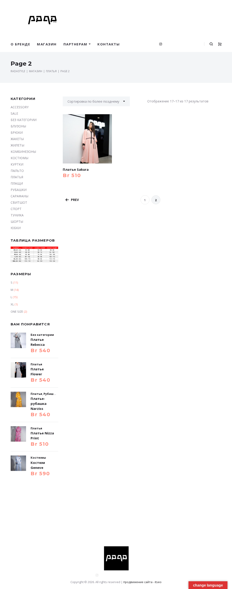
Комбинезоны (23, 151)
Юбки (16, 228)
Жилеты (17, 145)
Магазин (47, 44)
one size (17, 311)
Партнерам (75, 44)
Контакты (108, 44)
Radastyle (18, 71)
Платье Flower (37, 371)
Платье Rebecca (38, 342)
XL (12, 304)
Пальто (17, 170)
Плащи (17, 183)
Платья (17, 177)
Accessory (20, 107)
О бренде (20, 44)
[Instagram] (160, 44)
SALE (14, 113)
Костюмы (19, 158)
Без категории (23, 120)
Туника (17, 215)
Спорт (16, 209)
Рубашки (19, 190)
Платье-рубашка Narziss (38, 403)
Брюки (17, 132)
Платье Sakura (76, 169)
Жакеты (17, 139)
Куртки (17, 164)
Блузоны (18, 126)
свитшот (19, 202)
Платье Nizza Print (42, 435)
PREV (75, 200)
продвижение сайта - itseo (142, 582)
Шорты (17, 221)
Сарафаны (19, 196)
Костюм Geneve (38, 465)
